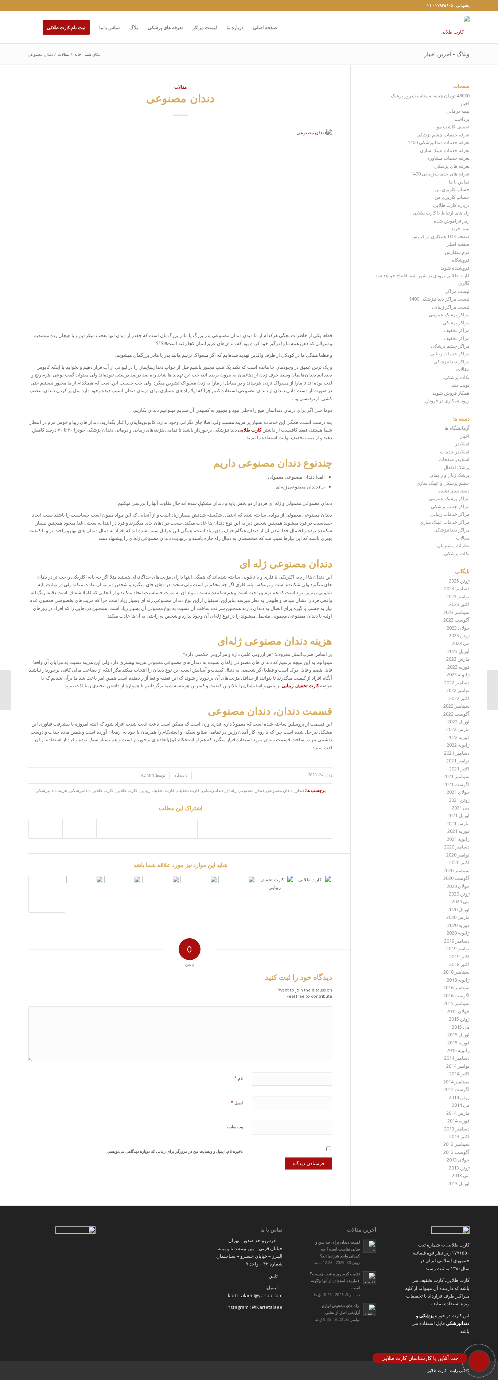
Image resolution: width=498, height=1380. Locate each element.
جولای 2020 (458, 886)
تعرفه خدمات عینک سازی (445, 150)
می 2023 (461, 643)
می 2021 (461, 807)
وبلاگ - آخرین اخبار (447, 54)
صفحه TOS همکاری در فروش (441, 236)
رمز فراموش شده (452, 220)
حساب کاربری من (452, 189)
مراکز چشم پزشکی (450, 346)
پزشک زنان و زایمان (450, 475)
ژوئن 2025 (459, 580)
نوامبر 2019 (458, 948)
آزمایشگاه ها (457, 428)
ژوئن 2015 (459, 1019)
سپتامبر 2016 (456, 987)
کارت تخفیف (188, 790)
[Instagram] (30, 5)
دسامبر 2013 (457, 1128)
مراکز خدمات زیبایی (450, 353)
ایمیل (237, 1102)
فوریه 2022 (458, 737)
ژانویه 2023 (458, 674)
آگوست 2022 (456, 714)
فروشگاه (461, 259)
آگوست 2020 (456, 878)
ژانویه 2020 (458, 932)
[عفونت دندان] (5, 690)
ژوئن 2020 (459, 893)
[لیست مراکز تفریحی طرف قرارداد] (84, 895)
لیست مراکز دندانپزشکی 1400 (439, 298)
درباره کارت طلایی (451, 205)
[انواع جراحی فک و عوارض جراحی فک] (312, 894)
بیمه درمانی (458, 111)
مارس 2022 (458, 729)
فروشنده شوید (455, 267)
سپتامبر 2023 (456, 612)
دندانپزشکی (212, 790)
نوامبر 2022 (458, 690)
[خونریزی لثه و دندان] (492, 690)
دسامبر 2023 (457, 588)
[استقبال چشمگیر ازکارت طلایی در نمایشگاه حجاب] (122, 895)
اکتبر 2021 (459, 768)
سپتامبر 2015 (456, 1003)
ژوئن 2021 (459, 800)
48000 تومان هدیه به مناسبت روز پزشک (430, 95)
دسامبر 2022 (457, 682)
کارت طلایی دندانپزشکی (91, 790)
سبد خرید (460, 228)
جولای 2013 (458, 1159)
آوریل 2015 (458, 1034)
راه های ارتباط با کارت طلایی (441, 212)
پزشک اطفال (457, 467)
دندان (299, 790)
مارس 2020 (458, 917)
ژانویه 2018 (458, 980)
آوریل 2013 (458, 1183)
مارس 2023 (458, 659)
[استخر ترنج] (160, 895)
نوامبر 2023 (458, 596)
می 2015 (461, 1027)
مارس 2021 (458, 823)
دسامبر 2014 (457, 1058)
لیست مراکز (457, 291)
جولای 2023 (458, 628)
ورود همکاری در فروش (447, 400)
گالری (464, 283)
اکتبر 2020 (459, 862)
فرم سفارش (457, 252)
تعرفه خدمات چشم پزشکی (443, 134)
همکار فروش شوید (451, 393)
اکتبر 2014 (459, 1073)
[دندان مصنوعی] (180, 226)
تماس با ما (459, 181)
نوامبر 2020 (458, 854)
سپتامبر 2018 (456, 972)
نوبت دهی (460, 385)
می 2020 (461, 901)
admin (147, 775)
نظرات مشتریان (453, 545)
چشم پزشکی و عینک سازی (443, 483)
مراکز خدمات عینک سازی (445, 522)
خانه (77, 54)
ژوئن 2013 (459, 1167)
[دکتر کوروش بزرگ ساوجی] (236, 895)
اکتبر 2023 (459, 604)
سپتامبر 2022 (456, 706)
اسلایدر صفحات (454, 459)
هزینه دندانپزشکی (51, 790)
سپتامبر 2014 (456, 1081)
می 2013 (461, 1175)
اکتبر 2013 (459, 1136)
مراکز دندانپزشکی (451, 361)
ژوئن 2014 (459, 1097)
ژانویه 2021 (458, 839)
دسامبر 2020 (457, 846)
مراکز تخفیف (457, 330)
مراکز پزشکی (456, 322)
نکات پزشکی (457, 377)
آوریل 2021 (458, 815)
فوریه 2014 (458, 1120)
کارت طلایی (126, 790)
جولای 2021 (458, 792)
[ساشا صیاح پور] (46, 894)
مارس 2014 (458, 1113)
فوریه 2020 (458, 925)
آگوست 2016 (456, 995)
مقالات (63, 54)
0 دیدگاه (180, 775)
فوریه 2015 (458, 1042)
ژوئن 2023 (459, 635)
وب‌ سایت (235, 1126)
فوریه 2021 (458, 831)
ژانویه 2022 (458, 745)
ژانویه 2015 (458, 1050)
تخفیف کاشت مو (453, 126)
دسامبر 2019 (457, 941)
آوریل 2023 (458, 651)
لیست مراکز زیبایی (451, 307)
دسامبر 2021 (457, 753)
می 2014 (461, 1105)
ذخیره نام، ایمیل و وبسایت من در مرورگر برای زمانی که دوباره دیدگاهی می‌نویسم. (175, 1151)
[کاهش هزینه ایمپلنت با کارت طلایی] (274, 894)
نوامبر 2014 (458, 1066)
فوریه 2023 (458, 667)
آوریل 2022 (458, 721)
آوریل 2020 (458, 909)
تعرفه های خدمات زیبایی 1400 (440, 173)
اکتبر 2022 (459, 698)
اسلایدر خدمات (455, 451)
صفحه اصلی (458, 244)
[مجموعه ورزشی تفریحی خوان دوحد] (198, 895)
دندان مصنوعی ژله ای (244, 790)
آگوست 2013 (456, 1152)
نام (238, 1078)
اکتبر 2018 (459, 964)
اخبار (465, 103)
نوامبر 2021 (458, 760)
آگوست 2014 (456, 1089)
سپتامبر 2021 (456, 776)
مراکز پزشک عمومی (449, 314)
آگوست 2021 (456, 784)
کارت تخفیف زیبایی (157, 790)
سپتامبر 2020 (456, 870)
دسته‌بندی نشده (454, 490)
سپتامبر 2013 (456, 1144)
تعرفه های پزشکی (452, 166)
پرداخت (462, 119)
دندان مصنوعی (180, 97)
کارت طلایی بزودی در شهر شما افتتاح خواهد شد (423, 275)
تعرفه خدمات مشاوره (448, 158)
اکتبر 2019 (459, 956)
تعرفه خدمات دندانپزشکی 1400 (439, 142)
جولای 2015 (458, 1011)
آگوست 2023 (456, 619)
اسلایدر (462, 443)
